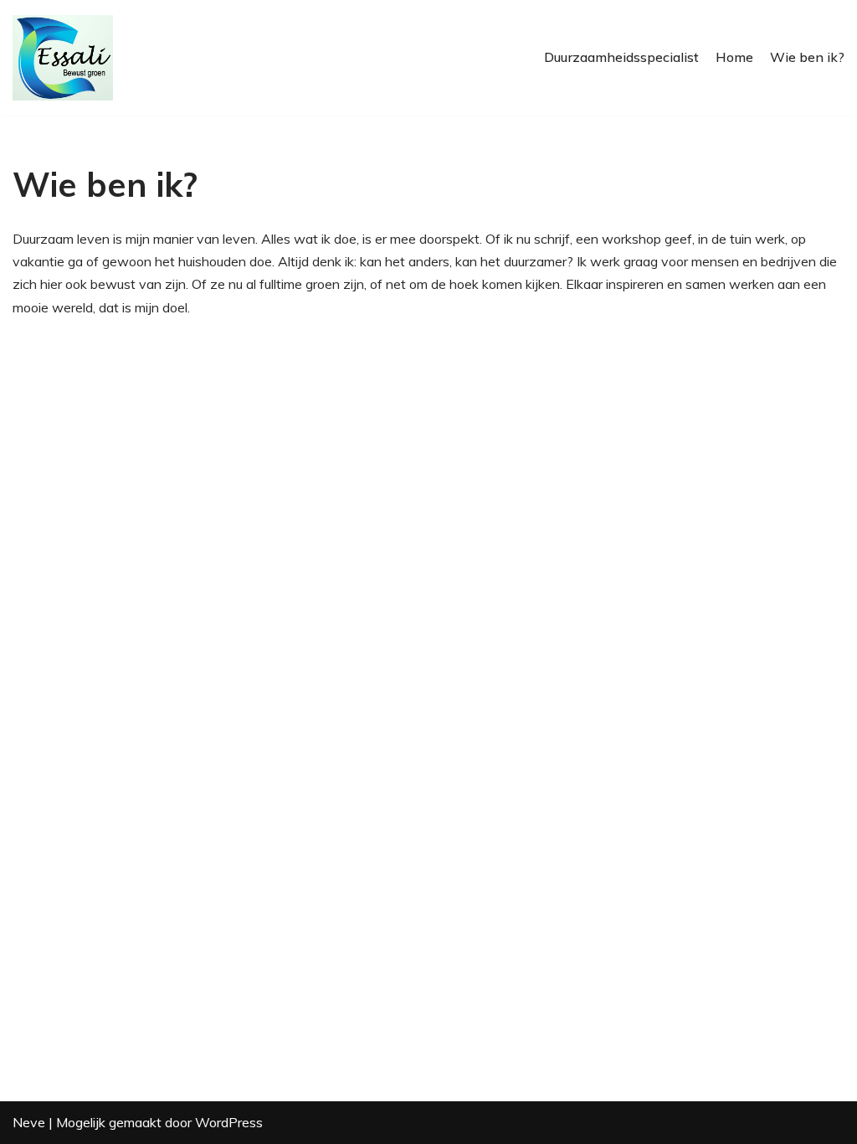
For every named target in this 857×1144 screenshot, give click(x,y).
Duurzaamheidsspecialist (621, 57)
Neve (29, 1122)
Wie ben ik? (807, 57)
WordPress (229, 1122)
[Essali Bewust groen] (63, 57)
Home (734, 57)
